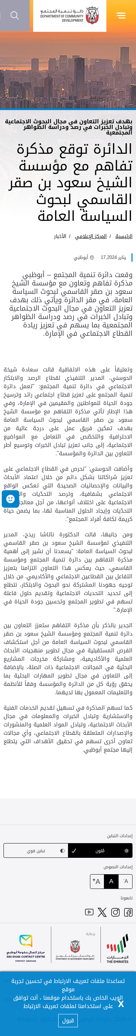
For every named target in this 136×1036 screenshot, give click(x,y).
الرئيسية (124, 236)
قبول (68, 1020)
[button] (10, 499)
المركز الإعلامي (91, 236)
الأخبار (60, 236)
